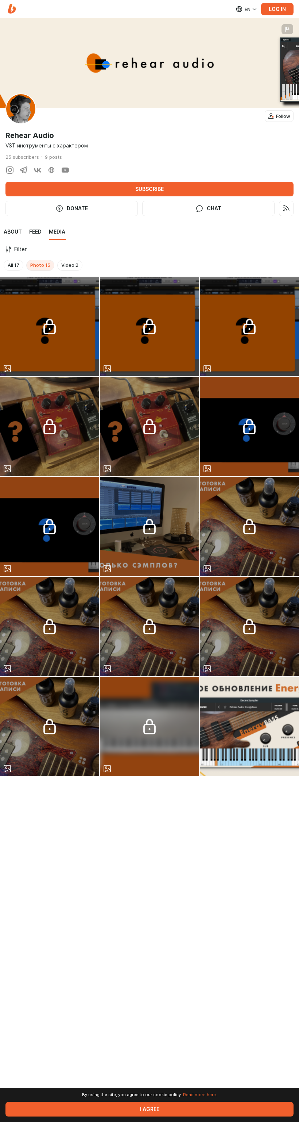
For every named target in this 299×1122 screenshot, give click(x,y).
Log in (277, 9)
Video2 (69, 265)
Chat (214, 208)
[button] (11, 9)
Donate (77, 208)
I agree (149, 1109)
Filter (20, 249)
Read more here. (200, 1094)
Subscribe (149, 189)
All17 (13, 265)
